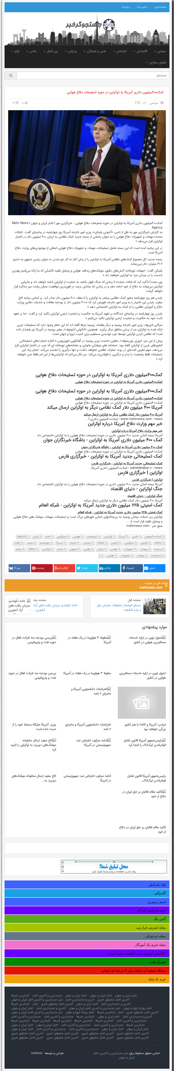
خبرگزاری (62, 536)
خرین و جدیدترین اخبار (80, 999)
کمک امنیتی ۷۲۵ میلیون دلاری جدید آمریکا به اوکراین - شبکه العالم (120, 512)
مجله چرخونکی (155, 936)
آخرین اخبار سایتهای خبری (113, 999)
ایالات (17, 543)
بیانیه (30, 543)
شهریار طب (158, 962)
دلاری (135, 536)
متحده (158, 549)
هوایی (77, 536)
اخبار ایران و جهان (126, 995)
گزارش (144, 543)
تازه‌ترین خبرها (20, 995)
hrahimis (36, 1053)
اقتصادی (141, 51)
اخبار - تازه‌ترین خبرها (110, 1012)
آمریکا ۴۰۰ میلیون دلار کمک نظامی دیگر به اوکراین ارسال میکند (123, 414)
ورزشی (72, 51)
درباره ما (126, 7)
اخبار (48, 536)
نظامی (88, 549)
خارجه (73, 543)
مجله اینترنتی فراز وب (151, 927)
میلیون (74, 549)
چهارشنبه (45, 543)
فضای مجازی (157, 62)
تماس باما (142, 7)
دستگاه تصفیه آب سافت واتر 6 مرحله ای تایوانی (133, 970)
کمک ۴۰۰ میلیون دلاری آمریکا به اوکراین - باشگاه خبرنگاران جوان (121, 447)
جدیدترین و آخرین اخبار (47, 995)
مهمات (144, 549)
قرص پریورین (156, 902)
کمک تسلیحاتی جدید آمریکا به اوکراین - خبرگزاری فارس (126, 463)
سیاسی (161, 51)
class (158, 543)
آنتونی (115, 543)
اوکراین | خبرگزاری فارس (147, 479)
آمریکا (122, 536)
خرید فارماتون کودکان (151, 910)
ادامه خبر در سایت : (154, 585)
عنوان (100, 549)
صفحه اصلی (160, 7)
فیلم (16, 51)
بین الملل (52, 51)
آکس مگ (160, 919)
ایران (36, 536)
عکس (33, 51)
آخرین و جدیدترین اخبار (115, 1004)
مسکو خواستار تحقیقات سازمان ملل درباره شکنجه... (119, 607)
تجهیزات (129, 549)
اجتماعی (121, 51)
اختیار (60, 549)
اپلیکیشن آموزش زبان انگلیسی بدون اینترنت (136, 953)
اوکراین (108, 536)
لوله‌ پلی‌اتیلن (157, 884)
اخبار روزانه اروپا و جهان (137, 1008)
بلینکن (87, 543)
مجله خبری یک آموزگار (150, 945)
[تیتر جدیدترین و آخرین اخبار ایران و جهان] (87, 25)
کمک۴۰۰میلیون (153, 536)
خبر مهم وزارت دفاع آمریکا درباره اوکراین (137, 430)
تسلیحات (92, 536)
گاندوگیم (160, 893)
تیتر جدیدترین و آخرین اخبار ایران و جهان (37, 999)
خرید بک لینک (157, 979)
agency (22, 536)
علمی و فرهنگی (96, 51)
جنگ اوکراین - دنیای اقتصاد (144, 496)
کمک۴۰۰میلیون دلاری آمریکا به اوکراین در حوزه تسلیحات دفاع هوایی (115, 92)
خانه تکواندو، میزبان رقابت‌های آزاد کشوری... (55, 607)
